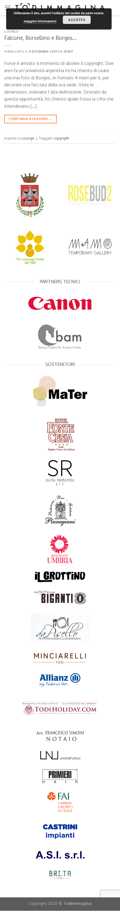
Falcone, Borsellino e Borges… (40, 37)
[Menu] (7, 7)
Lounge (11, 31)
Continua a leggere (30, 119)
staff (68, 51)
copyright (61, 138)
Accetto (76, 19)
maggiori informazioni (40, 21)
